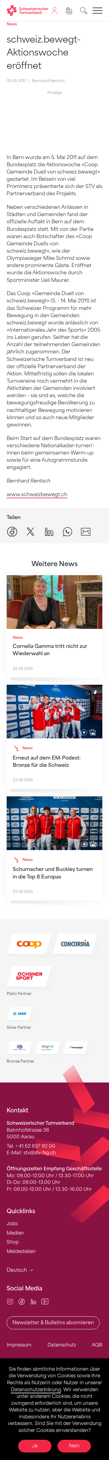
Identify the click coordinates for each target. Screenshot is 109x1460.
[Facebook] (21, 1301)
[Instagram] (10, 1301)
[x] (30, 531)
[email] (85, 531)
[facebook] (12, 531)
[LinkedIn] (33, 1301)
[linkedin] (49, 531)
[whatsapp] (67, 531)
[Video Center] (44, 1301)
